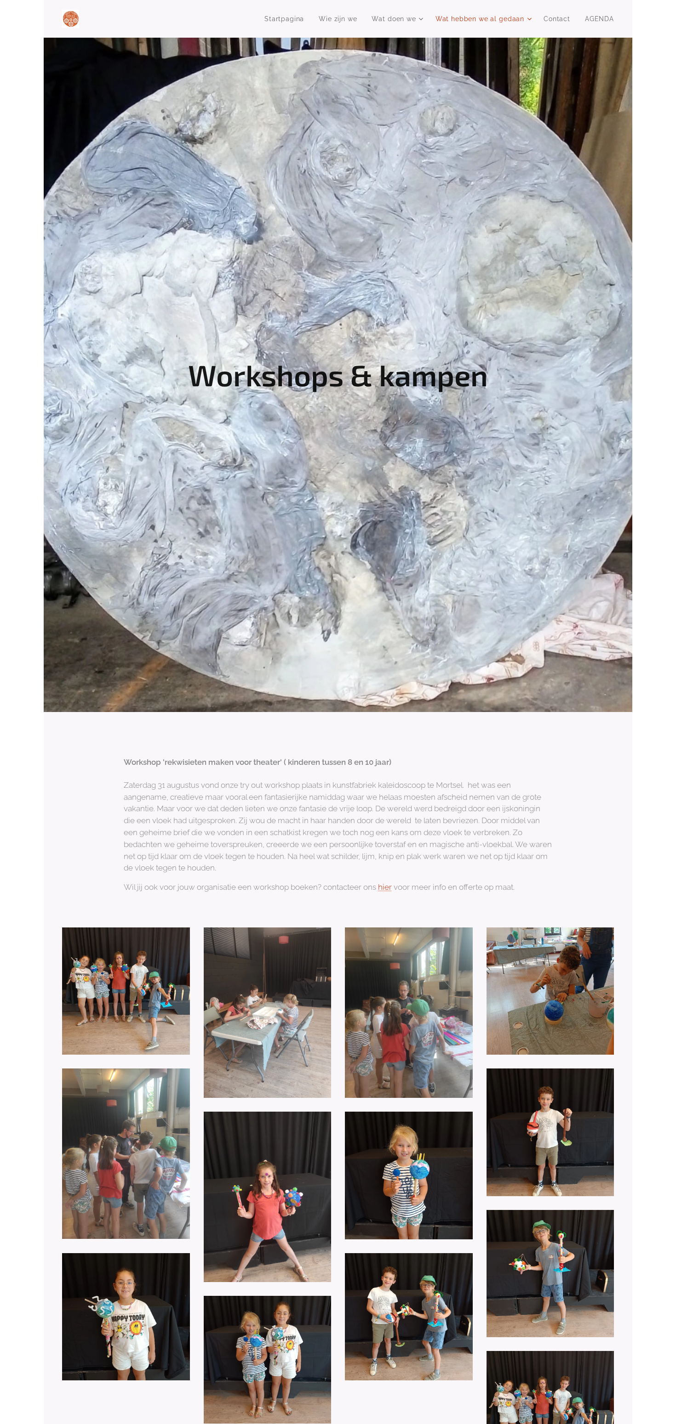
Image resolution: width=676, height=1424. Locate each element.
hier (385, 887)
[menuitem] (286, 18)
